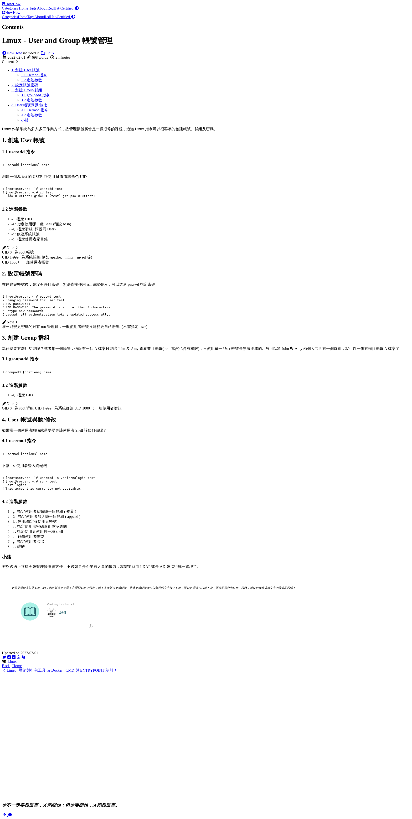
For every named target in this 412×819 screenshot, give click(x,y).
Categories (10, 8)
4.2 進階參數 (31, 115)
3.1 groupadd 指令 (35, 95)
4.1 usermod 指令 (34, 110)
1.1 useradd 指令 (34, 75)
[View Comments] (10, 815)
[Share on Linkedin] (13, 657)
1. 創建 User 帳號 (25, 70)
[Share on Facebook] (9, 657)
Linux (49, 53)
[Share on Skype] (23, 657)
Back (6, 666)
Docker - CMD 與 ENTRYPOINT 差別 (82, 670)
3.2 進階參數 (31, 100)
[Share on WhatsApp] (18, 657)
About (42, 8)
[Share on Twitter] (4, 657)
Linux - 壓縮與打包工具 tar (28, 670)
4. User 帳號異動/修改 (29, 105)
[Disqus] (206, 737)
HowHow (13, 4)
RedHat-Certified (60, 8)
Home (24, 8)
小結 (25, 120)
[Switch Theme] (76, 8)
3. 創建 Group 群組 (26, 90)
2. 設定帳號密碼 (24, 85)
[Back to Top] (5, 815)
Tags (33, 8)
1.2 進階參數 (31, 80)
